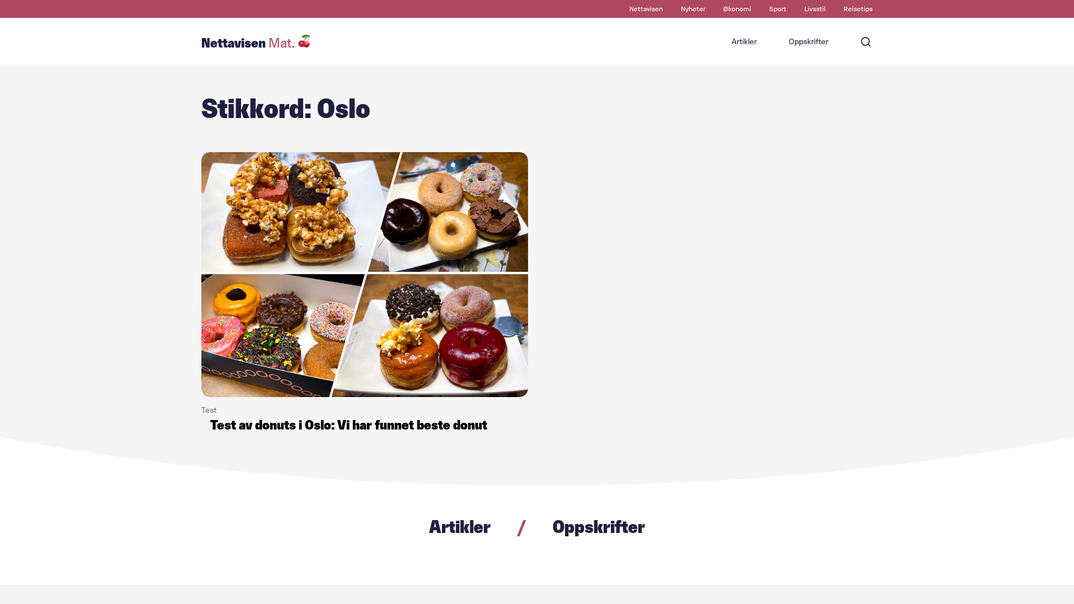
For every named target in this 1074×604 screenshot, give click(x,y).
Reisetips (858, 9)
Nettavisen (646, 9)
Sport (777, 9)
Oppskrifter (808, 41)
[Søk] (866, 42)
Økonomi (737, 9)
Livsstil (815, 9)
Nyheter (693, 9)
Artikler (744, 41)
